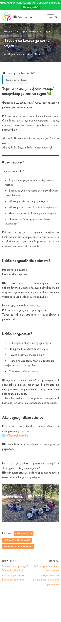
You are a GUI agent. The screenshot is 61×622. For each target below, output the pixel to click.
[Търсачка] (56, 17)
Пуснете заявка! (30, 7)
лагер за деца (23, 533)
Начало (7, 31)
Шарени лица (14, 54)
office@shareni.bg (17, 435)
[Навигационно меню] (50, 16)
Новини (15, 31)
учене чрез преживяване (18, 546)
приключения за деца (17, 540)
